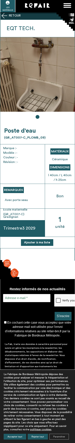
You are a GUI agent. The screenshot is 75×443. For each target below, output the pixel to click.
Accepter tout (15, 437)
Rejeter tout (38, 437)
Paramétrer (59, 437)
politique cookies (40, 429)
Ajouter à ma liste (37, 242)
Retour (14, 15)
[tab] (37, 117)
